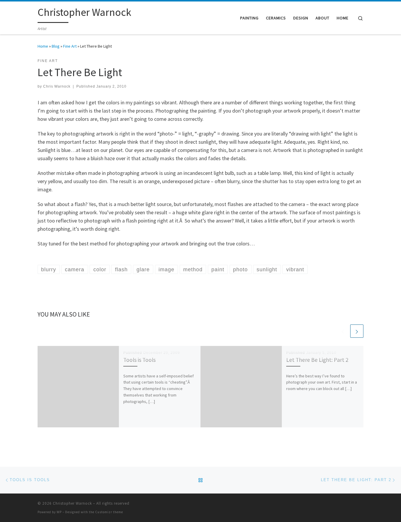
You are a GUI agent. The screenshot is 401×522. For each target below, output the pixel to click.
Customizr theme (109, 512)
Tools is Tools (139, 359)
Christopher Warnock (72, 503)
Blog (56, 46)
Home (43, 46)
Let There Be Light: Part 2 (317, 359)
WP (59, 512)
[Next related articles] (356, 331)
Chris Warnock (56, 86)
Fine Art (70, 46)
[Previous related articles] (342, 331)
